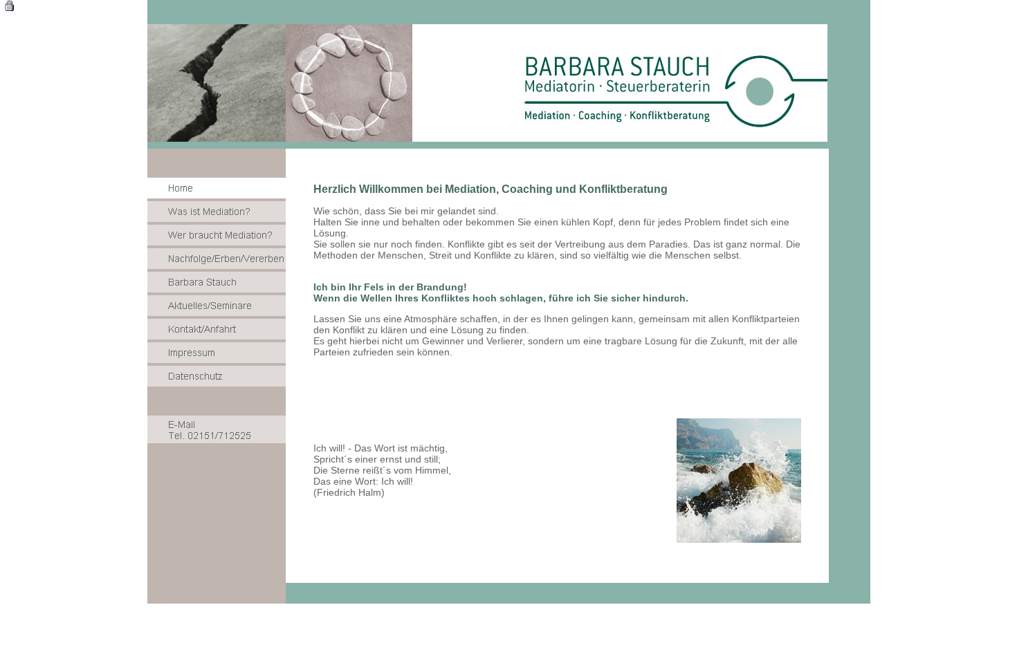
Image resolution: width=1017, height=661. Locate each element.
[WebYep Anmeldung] (9, 7)
